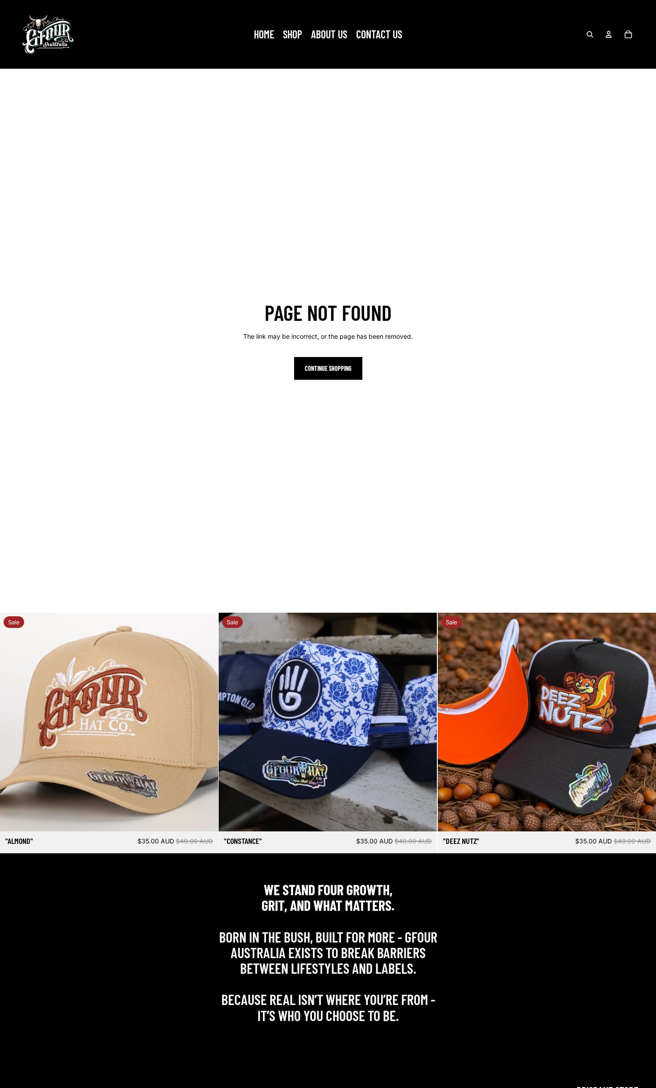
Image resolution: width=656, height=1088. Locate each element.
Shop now (328, 1034)
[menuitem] (264, 34)
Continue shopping (328, 368)
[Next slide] (204, 722)
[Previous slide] (13, 722)
